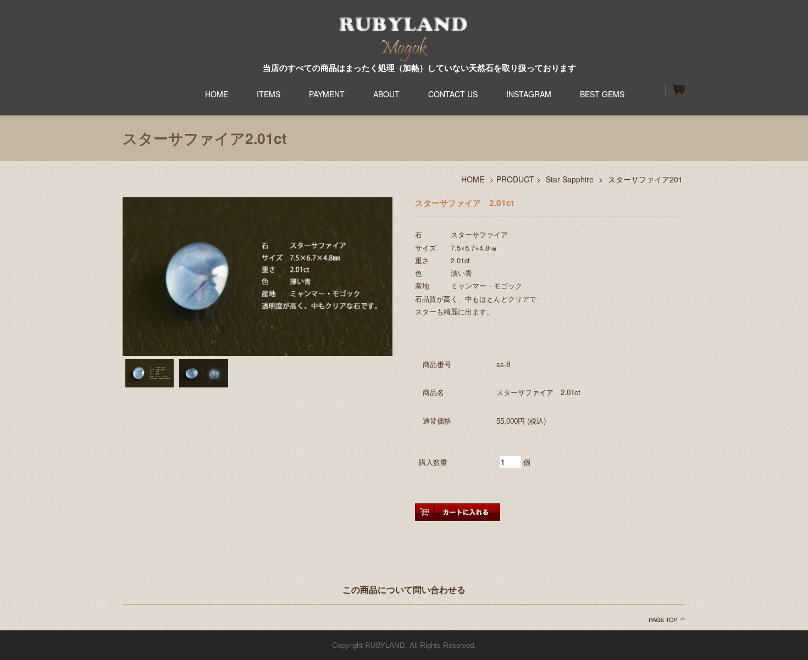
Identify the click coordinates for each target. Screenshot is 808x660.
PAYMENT (327, 93)
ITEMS (268, 93)
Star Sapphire (570, 179)
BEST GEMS (602, 93)
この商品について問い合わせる (404, 589)
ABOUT (386, 93)
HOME (216, 93)
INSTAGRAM (528, 93)
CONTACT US (453, 93)
